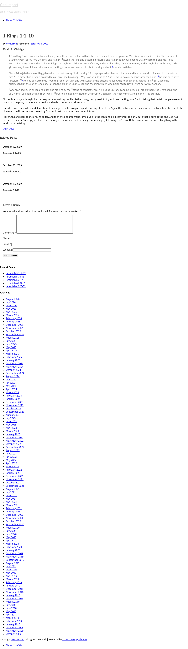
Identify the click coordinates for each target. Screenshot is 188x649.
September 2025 (15, 334)
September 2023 (15, 411)
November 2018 (15, 592)
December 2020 (14, 514)
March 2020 (12, 543)
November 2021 (15, 479)
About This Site (14, 20)
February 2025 (14, 357)
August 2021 (13, 489)
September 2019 (15, 559)
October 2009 (13, 634)
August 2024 (13, 376)
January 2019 (13, 585)
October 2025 (13, 331)
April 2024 (11, 389)
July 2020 (11, 530)
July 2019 (11, 566)
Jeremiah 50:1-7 (14, 279)
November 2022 (15, 440)
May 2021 (11, 498)
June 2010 (11, 608)
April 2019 (11, 576)
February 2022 (14, 469)
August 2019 (13, 563)
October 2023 (13, 408)
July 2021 (11, 492)
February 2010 (14, 621)
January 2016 (13, 595)
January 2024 (13, 398)
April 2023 (11, 427)
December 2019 (14, 553)
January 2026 (13, 321)
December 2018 (14, 588)
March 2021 (12, 505)
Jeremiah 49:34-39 (16, 283)
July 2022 (11, 453)
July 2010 (11, 605)
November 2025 (15, 328)
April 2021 (11, 502)
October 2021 (13, 482)
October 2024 (13, 369)
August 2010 (13, 601)
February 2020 (14, 547)
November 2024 (15, 366)
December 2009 (14, 627)
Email (7, 244)
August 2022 (13, 450)
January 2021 (13, 511)
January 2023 (13, 434)
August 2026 (13, 299)
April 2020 (11, 540)
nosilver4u (11, 44)
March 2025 (12, 353)
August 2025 (13, 337)
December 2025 (14, 324)
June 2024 (11, 382)
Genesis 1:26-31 (12, 171)
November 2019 (15, 556)
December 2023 (14, 402)
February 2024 (14, 395)
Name (7, 238)
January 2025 (13, 360)
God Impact (9, 5)
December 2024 (14, 363)
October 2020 (13, 521)
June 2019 (11, 569)
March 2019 (12, 579)
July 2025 (11, 341)
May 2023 (11, 424)
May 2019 (11, 572)
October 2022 (13, 444)
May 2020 (11, 537)
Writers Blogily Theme (74, 639)
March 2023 (12, 431)
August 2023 (13, 415)
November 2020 (15, 518)
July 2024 (11, 379)
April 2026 (11, 312)
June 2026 (11, 305)
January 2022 (13, 473)
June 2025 (11, 344)
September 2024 (15, 373)
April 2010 (11, 614)
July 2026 (11, 302)
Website (7, 249)
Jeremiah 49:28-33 (16, 286)
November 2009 (15, 630)
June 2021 (11, 495)
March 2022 (12, 466)
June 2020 (11, 534)
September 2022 (15, 447)
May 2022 (11, 460)
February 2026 (14, 318)
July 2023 (11, 418)
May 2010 (11, 611)
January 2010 (13, 624)
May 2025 (11, 347)
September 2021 (15, 485)
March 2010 (12, 617)
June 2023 (11, 421)
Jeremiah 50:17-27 (16, 273)
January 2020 (13, 550)
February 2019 (14, 582)
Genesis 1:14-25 (12, 153)
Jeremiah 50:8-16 (15, 276)
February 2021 (14, 508)
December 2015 (14, 598)
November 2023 (15, 405)
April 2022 (11, 463)
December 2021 (14, 476)
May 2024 (11, 386)
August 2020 (13, 527)
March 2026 (12, 315)
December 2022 (14, 437)
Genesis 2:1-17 (11, 190)
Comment (9, 232)
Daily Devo (9, 128)
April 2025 (11, 350)
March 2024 (12, 392)
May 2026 (11, 308)
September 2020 (15, 524)
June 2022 (11, 456)
